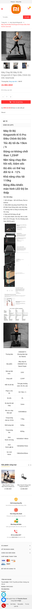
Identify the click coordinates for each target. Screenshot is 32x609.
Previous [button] (4, 65)
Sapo (19, 600)
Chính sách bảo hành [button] (8, 553)
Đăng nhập (18, 1)
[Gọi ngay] (3, 605)
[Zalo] (3, 594)
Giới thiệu (13, 604)
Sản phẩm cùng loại (8, 465)
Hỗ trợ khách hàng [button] (7, 549)
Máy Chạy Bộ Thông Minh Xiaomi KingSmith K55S (8, 486)
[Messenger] (3, 599)
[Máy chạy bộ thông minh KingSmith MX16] (24, 476)
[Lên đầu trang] (29, 601)
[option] (7, 66)
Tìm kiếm (26, 17)
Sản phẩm (20, 604)
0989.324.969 (7, 108)
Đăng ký (13, 1)
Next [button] (28, 65)
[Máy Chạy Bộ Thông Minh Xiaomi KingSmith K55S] (8, 476)
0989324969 (14, 537)
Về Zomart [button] (4, 545)
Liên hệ (16, 606)
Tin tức (27, 604)
